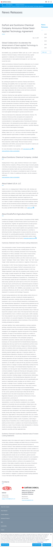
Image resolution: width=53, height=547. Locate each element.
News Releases (9, 4)
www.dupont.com (27, 149)
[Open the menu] (51, 2)
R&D (2, 522)
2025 (45, 37)
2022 (45, 47)
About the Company (5, 506)
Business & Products (20, 4)
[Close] (51, 534)
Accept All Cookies (37, 544)
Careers (2, 529)
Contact (48, 2)
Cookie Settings (5, 544)
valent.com (30, 207)
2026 (45, 34)
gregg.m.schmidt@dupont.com (8, 498)
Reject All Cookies (46, 544)
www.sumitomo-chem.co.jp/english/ (10, 151)
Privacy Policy (40, 542)
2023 (45, 44)
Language (46, 2)
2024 (45, 41)
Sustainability (4, 526)
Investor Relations (4, 514)
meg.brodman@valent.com (27, 500)
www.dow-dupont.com (29, 238)
